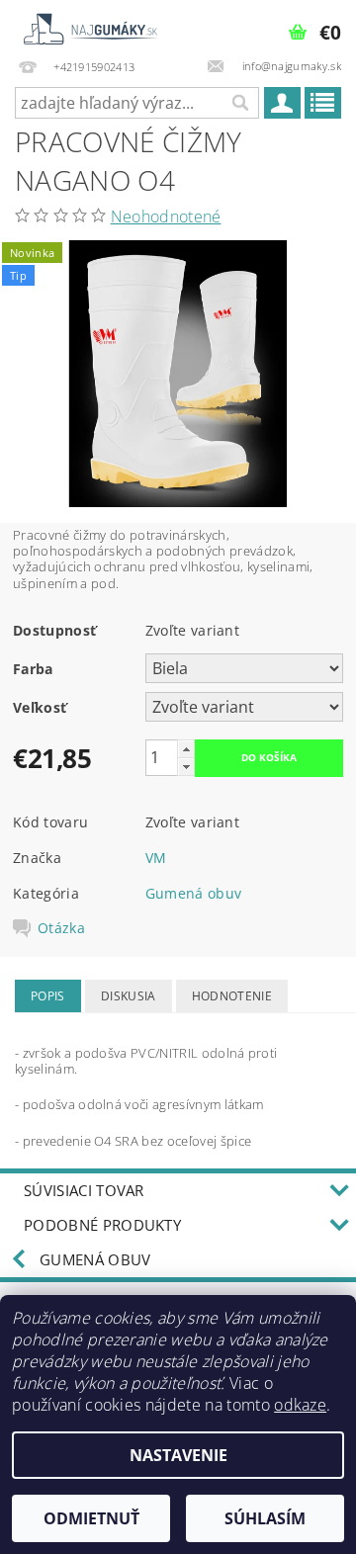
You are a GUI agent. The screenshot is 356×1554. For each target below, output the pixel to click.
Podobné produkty (102, 1225)
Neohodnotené (166, 216)
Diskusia (128, 996)
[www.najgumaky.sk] (89, 25)
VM (156, 857)
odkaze (300, 1405)
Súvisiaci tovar (84, 1190)
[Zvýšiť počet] (186, 748)
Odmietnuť (91, 1518)
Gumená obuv (193, 893)
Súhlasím (265, 1518)
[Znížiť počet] (186, 766)
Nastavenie (178, 1455)
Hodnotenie (232, 996)
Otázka (61, 928)
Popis (48, 996)
